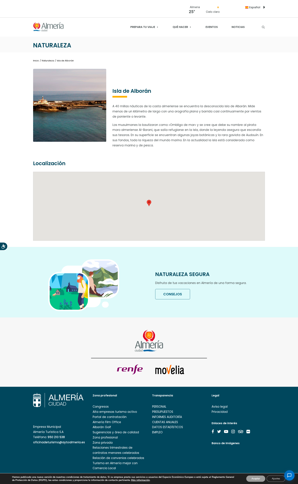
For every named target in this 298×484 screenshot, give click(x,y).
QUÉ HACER (180, 27)
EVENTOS (212, 27)
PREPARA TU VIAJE (142, 27)
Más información (140, 480)
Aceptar (255, 478)
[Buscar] (263, 27)
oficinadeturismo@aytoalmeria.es (59, 442)
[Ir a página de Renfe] (130, 369)
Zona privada (103, 443)
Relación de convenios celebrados (118, 458)
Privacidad (220, 412)
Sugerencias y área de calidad (116, 432)
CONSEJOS (172, 294)
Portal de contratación (110, 417)
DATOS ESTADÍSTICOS (167, 427)
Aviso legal (220, 407)
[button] (213, 432)
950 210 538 (56, 437)
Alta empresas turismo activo (115, 412)
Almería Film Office (107, 422)
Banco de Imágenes (226, 443)
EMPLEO (157, 432)
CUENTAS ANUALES (165, 422)
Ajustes (276, 478)
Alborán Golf (102, 427)
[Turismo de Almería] (48, 27)
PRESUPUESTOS (162, 412)
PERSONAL (159, 407)
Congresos (101, 407)
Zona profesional (105, 437)
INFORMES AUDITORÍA (167, 417)
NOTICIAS (238, 27)
